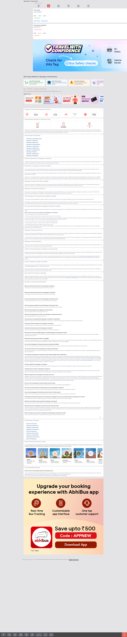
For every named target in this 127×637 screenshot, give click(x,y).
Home (25, 88)
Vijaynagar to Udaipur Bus (32, 140)
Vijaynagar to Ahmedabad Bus (33, 149)
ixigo (27, 559)
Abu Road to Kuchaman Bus (32, 433)
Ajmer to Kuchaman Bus (31, 423)
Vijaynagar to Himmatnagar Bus (33, 144)
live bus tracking (30, 266)
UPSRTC (100, 459)
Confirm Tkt (30, 559)
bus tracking (66, 384)
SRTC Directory (65, 446)
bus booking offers (88, 256)
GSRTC (76, 460)
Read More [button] (60, 91)
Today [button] (36, 3)
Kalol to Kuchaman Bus (31, 438)
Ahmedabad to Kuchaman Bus (32, 436)
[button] (38, 5)
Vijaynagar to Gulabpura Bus (32, 146)
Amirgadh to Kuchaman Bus (32, 425)
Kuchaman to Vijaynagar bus (72, 277)
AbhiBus (23, 559)
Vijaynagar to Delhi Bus (31, 151)
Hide (100, 417)
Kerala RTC (65, 460)
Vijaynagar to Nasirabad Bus (32, 153)
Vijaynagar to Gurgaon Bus (32, 155)
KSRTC (52, 460)
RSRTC (88, 460)
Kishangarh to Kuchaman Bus (32, 429)
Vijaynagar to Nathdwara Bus (32, 148)
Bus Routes (30, 88)
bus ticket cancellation (87, 360)
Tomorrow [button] (40, 3)
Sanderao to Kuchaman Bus (32, 434)
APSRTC (29, 459)
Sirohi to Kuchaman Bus (31, 431)
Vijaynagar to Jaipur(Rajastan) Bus (34, 138)
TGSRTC (41, 460)
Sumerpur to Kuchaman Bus (32, 427)
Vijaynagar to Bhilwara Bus (32, 142)
